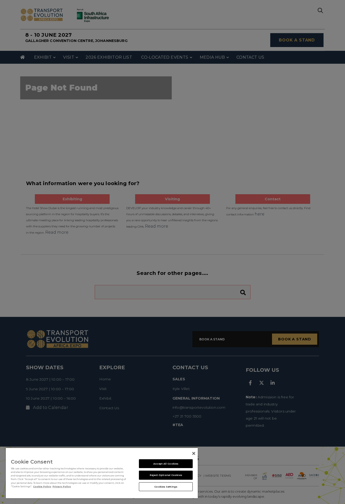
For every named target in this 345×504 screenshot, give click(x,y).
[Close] (193, 453)
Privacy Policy (62, 486)
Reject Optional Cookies (166, 475)
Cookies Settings (165, 486)
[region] (102, 472)
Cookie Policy (42, 486)
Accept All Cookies (165, 463)
